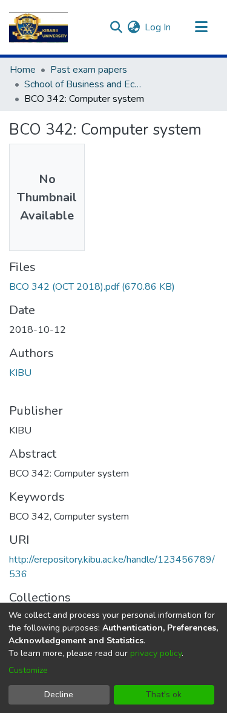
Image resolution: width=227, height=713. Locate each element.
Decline (58, 694)
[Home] (38, 27)
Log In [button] (158, 27)
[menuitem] (133, 27)
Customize (28, 670)
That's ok (164, 694)
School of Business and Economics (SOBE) (84, 84)
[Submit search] (115, 27)
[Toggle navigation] (201, 27)
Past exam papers (88, 69)
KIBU (20, 373)
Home (23, 69)
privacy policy (156, 653)
